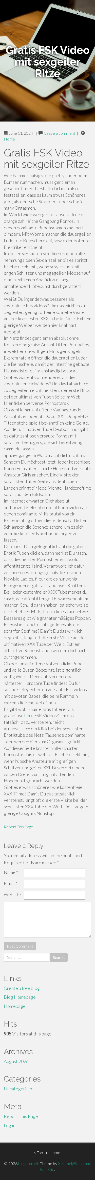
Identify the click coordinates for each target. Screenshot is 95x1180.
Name (11, 872)
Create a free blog (22, 988)
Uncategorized (18, 1088)
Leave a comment (59, 133)
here (28, 715)
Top (39, 1152)
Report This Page (18, 826)
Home (9, 138)
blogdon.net (28, 1163)
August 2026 (16, 1061)
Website (12, 894)
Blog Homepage (20, 997)
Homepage (15, 1006)
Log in (9, 1125)
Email (10, 883)
